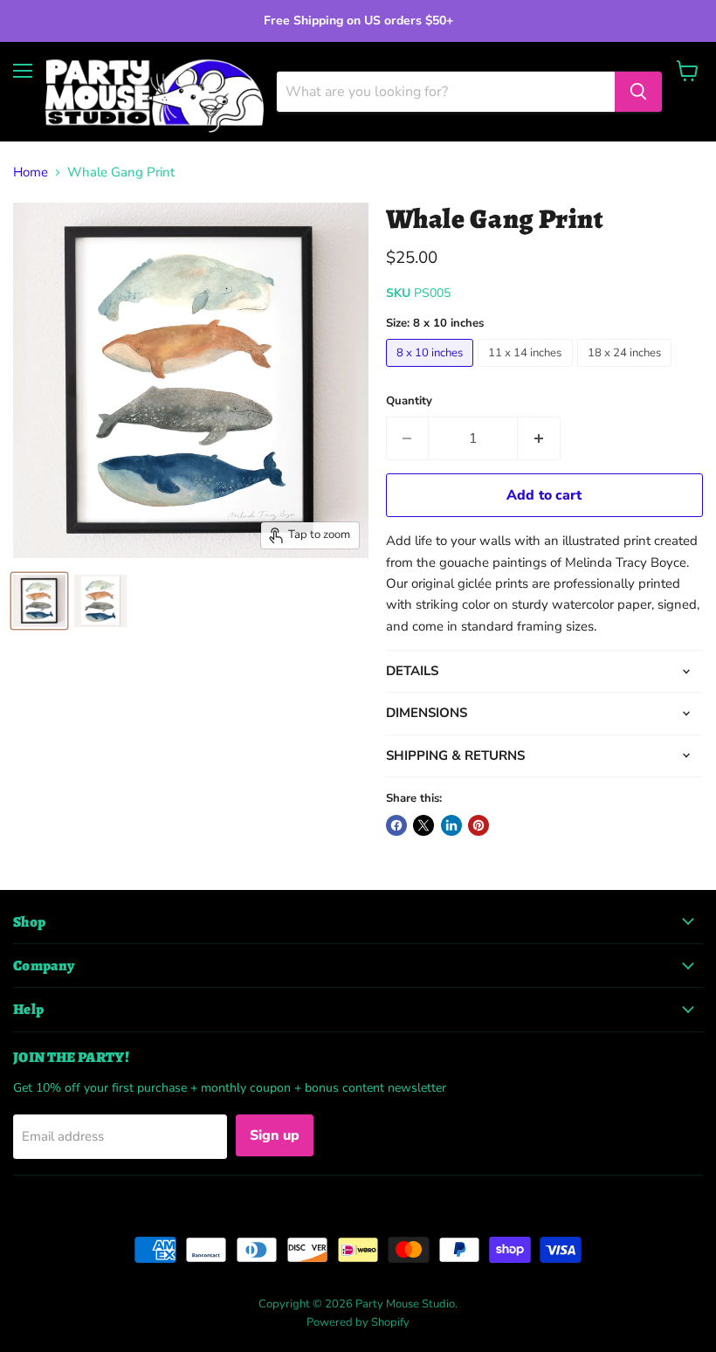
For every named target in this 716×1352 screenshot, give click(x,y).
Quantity (409, 401)
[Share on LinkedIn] (451, 825)
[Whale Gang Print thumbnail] (39, 601)
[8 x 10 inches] (432, 371)
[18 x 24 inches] (627, 371)
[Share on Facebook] (396, 825)
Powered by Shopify (358, 1322)
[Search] (638, 92)
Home (30, 172)
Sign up (274, 1135)
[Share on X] (423, 825)
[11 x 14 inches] (527, 371)
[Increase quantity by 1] (539, 438)
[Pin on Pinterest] (478, 825)
